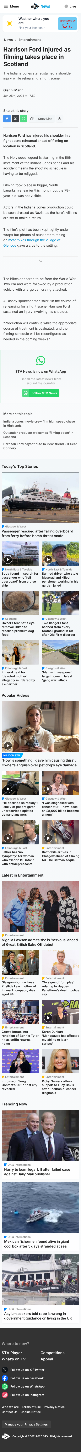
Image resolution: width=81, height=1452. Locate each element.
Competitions (52, 1353)
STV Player (12, 1353)
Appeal (46, 1359)
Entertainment (29, 40)
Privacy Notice (54, 1407)
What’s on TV (14, 1359)
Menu (14, 6)
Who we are (10, 1407)
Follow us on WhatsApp (27, 1386)
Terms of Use (31, 1407)
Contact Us (9, 1412)
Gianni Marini (13, 90)
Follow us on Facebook (27, 1378)
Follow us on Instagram (27, 1394)
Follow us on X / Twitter (27, 1369)
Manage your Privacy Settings (26, 1424)
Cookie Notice (31, 1412)
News (8, 40)
